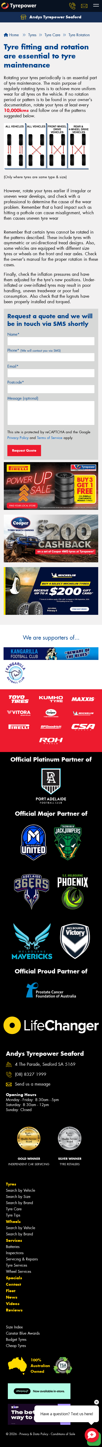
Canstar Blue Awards (23, 1333)
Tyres (11, 1184)
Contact (13, 1284)
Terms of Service (49, 437)
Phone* (34, 350)
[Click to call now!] (72, 6)
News (11, 1297)
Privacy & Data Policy (33, 1434)
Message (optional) (22, 398)
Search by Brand (19, 1202)
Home (13, 34)
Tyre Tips (13, 1215)
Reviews (14, 1310)
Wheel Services (18, 1271)
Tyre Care (14, 1209)
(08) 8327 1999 (30, 1074)
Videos (12, 1303)
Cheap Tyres (16, 1345)
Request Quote (24, 450)
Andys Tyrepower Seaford (54, 17)
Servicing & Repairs (22, 1259)
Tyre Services (16, 1265)
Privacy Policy (17, 437)
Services (14, 1240)
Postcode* (15, 382)
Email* (13, 366)
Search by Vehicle (20, 1190)
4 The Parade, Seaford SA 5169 (45, 1064)
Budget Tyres (16, 1339)
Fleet (10, 1290)
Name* (13, 334)
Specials (14, 1277)
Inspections (14, 1252)
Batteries (12, 1246)
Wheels (13, 1221)
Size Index (14, 1327)
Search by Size (18, 1196)
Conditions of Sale (63, 1434)
